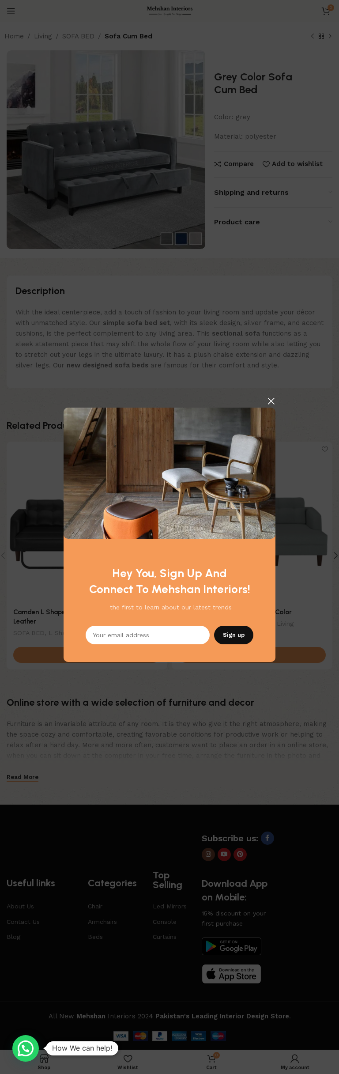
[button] (25, 1048)
